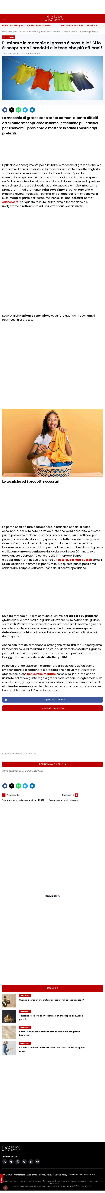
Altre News (13, 31)
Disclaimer (32, 1174)
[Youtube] (37, 1161)
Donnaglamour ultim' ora (52, 764)
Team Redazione (10, 53)
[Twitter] (11, 110)
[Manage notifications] (5, 1187)
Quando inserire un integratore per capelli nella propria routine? (51, 1000)
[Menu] (4, 18)
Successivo (68, 795)
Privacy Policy (45, 1174)
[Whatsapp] (18, 110)
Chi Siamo (7, 1174)
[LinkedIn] (32, 110)
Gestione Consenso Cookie (82, 1174)
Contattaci (19, 1174)
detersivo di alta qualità (75, 560)
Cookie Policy (61, 1174)
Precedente (13, 795)
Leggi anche (52, 988)
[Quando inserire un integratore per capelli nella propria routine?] (9, 1000)
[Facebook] (4, 110)
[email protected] (49, 1181)
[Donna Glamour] (54, 18)
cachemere (10, 202)
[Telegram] (25, 110)
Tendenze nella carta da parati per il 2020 (23, 800)
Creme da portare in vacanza (63, 800)
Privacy (1, 1179)
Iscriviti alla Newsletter (52, 708)
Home (4, 31)
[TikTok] (30, 1161)
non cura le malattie (41, 674)
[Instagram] (17, 1161)
